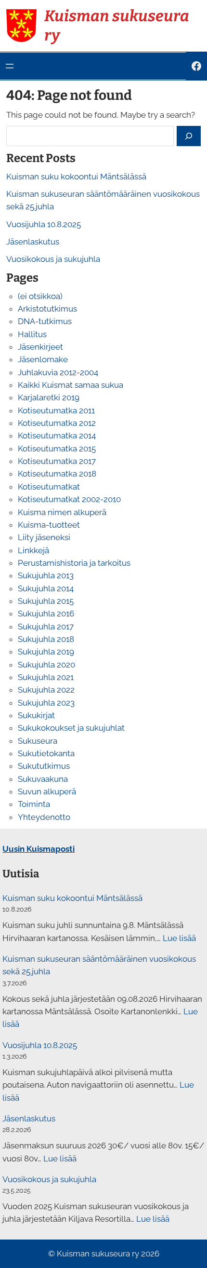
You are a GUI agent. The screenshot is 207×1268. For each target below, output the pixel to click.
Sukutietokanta (46, 753)
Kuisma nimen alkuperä (62, 512)
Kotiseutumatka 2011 (56, 410)
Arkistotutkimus (47, 309)
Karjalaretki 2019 (48, 397)
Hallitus (32, 334)
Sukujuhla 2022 (46, 690)
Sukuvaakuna (43, 779)
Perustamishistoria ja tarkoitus (74, 563)
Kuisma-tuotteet (49, 525)
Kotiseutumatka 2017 (57, 461)
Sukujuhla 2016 (46, 613)
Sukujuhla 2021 (46, 677)
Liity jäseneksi (44, 537)
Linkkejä (33, 550)
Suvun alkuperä (47, 791)
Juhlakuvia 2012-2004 (58, 372)
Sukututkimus (44, 766)
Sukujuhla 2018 (46, 639)
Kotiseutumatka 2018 (57, 473)
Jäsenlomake (43, 359)
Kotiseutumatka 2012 (57, 423)
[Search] (189, 136)
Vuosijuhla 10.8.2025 (43, 224)
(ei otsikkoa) (40, 296)
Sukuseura (37, 741)
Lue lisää (179, 938)
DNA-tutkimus (45, 321)
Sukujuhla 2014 (46, 588)
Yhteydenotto (44, 817)
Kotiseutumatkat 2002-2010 (69, 499)
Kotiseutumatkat (49, 486)
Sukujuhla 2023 (46, 703)
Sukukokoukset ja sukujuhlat (71, 728)
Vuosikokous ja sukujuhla (53, 259)
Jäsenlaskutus (32, 241)
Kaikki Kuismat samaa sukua (70, 385)
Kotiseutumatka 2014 (57, 435)
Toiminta (34, 804)
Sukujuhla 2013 (46, 575)
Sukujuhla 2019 (46, 651)
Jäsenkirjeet (40, 347)
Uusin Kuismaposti (38, 849)
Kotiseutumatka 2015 (57, 448)
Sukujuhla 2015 (46, 601)
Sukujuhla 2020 (46, 664)
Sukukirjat (36, 715)
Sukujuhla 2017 (46, 626)
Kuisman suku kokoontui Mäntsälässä (76, 176)
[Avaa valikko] (9, 66)
